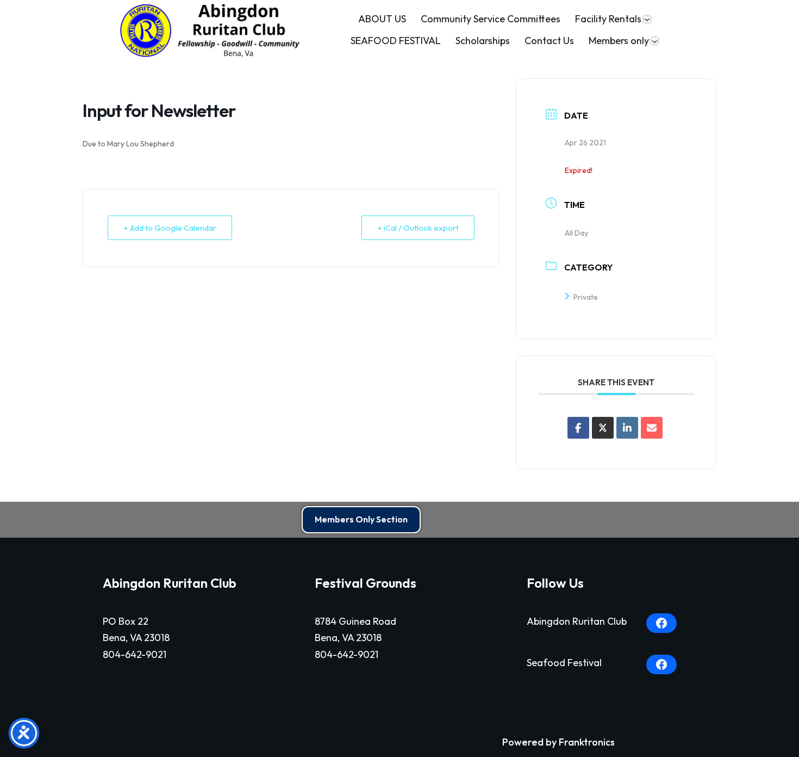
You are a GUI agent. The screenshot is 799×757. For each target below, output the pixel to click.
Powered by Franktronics (558, 742)
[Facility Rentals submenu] (647, 19)
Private (585, 297)
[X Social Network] (603, 428)
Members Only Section (361, 519)
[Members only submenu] (655, 41)
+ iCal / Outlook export (418, 228)
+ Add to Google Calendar (169, 228)
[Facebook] (661, 623)
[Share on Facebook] (578, 428)
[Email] (652, 428)
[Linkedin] (627, 428)
